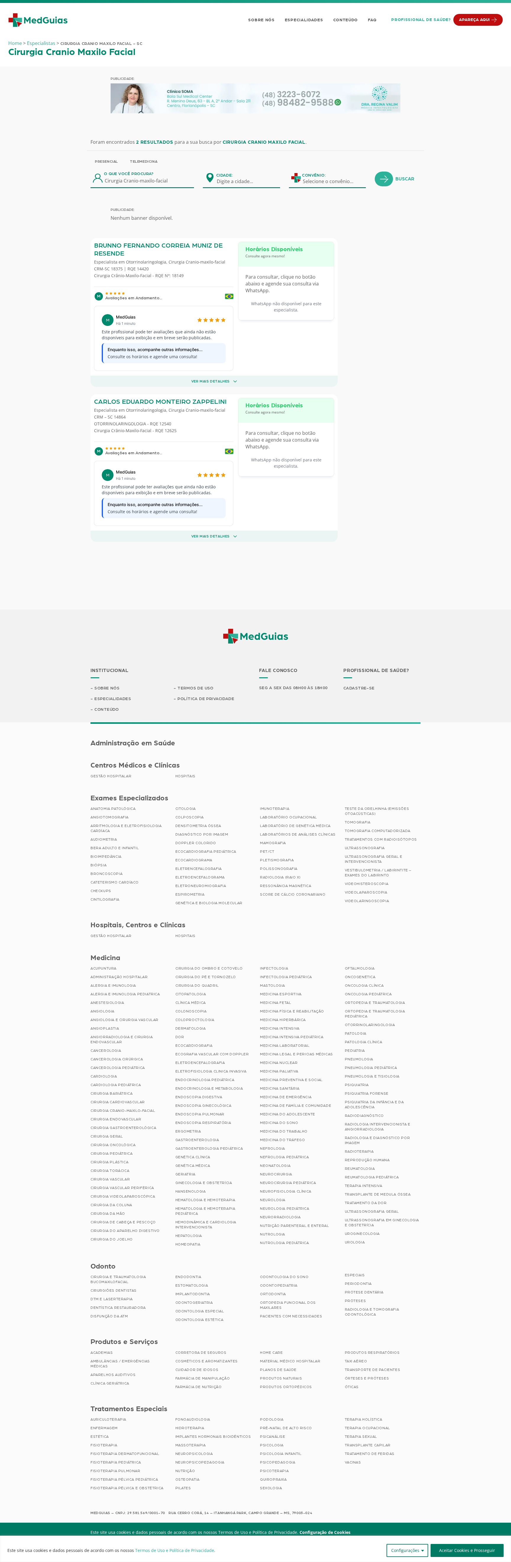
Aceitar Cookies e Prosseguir (467, 1550)
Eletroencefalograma (200, 877)
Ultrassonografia (365, 848)
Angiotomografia (109, 817)
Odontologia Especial (199, 1311)
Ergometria (188, 1131)
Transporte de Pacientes (372, 1370)
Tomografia (358, 822)
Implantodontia (192, 1294)
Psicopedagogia (277, 1462)
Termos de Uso (195, 688)
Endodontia (188, 1277)
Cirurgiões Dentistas (113, 1290)
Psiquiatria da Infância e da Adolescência (374, 1104)
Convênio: (314, 175)
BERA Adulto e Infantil (114, 848)
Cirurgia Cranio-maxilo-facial (197, 262)
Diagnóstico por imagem (201, 834)
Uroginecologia (362, 1233)
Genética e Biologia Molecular (208, 903)
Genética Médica (192, 1165)
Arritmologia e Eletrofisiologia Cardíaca (126, 828)
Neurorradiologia (280, 1217)
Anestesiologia (107, 1002)
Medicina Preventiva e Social (291, 1080)
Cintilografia (104, 899)
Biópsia (98, 865)
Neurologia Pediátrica (284, 1208)
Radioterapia (359, 1151)
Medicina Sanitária (280, 1088)
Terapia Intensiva (363, 1186)
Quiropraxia (273, 1479)
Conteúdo (345, 20)
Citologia (185, 808)
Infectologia (274, 968)
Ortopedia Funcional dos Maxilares (288, 1305)
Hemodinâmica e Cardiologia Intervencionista (206, 1224)
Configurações (405, 1550)
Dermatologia (190, 1028)
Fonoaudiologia (192, 1419)
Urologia (355, 1242)
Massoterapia (190, 1445)
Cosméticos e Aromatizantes (206, 1361)
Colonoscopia (191, 1011)
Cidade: (224, 175)
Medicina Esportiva (281, 994)
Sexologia (271, 1488)
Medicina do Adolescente (287, 1114)
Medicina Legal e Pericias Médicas (296, 1054)
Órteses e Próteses (367, 1378)
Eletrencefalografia (198, 868)
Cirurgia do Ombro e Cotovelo (209, 968)
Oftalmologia (360, 968)
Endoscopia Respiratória (203, 1123)
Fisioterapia (103, 1445)
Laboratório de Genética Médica (295, 826)
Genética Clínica (193, 1157)
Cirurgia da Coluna (111, 1205)
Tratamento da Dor (366, 1203)
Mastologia (272, 985)
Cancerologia (105, 1050)
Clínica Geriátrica (109, 1383)
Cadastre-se (359, 688)
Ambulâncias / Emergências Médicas (120, 1363)
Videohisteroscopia (367, 884)
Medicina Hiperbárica (283, 1020)
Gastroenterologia (197, 1140)
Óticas (352, 1387)
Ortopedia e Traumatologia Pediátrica (375, 1013)
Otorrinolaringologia (146, 262)
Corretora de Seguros (201, 1352)
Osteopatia (187, 1479)
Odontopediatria (278, 1285)
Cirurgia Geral (106, 1136)
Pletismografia (277, 860)
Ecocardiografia (194, 1045)
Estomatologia (191, 1285)
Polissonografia (278, 868)
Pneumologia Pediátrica (371, 1068)
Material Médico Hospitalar (290, 1361)
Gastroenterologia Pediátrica (209, 1148)
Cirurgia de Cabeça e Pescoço (123, 1222)
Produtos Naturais (281, 1378)
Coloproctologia (194, 1020)
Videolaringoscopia (367, 901)
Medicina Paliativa (279, 1071)
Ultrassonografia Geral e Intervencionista (373, 859)
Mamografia (273, 843)
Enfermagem (104, 1428)
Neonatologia (275, 1165)
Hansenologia (190, 1191)
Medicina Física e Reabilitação (292, 1011)
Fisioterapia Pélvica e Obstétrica (127, 1488)
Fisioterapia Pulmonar (115, 1471)
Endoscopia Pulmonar (199, 1114)
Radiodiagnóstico (364, 1115)
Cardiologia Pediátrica (115, 1085)
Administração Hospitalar (119, 977)
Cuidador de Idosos (197, 1370)
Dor (179, 1037)
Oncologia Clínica (364, 985)
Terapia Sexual (361, 1436)
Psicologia (272, 1445)
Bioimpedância (106, 856)
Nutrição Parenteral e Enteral (294, 1225)
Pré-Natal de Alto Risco (286, 1428)
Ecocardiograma (193, 860)
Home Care (271, 1352)
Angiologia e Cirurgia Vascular (124, 1020)
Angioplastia (104, 1028)
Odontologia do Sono (284, 1277)
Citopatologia (190, 994)
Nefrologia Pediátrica (284, 1157)
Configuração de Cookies (325, 1532)
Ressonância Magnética (285, 886)
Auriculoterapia (108, 1419)
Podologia (271, 1419)
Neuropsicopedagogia (199, 1462)
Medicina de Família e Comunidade (295, 1105)
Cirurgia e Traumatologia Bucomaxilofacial (118, 1279)
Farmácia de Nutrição (198, 1387)
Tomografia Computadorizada (378, 831)
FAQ (372, 20)
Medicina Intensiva (280, 1028)
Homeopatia (187, 1244)
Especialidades (304, 20)
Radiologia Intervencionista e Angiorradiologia (377, 1126)
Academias (101, 1352)
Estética (99, 1436)
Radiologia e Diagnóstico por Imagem (377, 1140)
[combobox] (239, 181)
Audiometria (103, 839)
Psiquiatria (357, 1085)
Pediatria (355, 1050)
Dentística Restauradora (118, 1307)
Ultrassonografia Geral (372, 1211)
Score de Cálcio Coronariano (292, 894)
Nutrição (185, 1471)
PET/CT (267, 851)
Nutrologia (272, 1234)
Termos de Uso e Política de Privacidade (174, 1550)
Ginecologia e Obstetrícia (203, 1183)
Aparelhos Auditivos (112, 1375)
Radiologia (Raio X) (280, 877)
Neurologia (272, 1200)
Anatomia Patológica (112, 808)
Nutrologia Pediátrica (284, 1243)
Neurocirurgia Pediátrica (288, 1183)
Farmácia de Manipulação (202, 1378)
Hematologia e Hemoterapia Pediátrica (205, 1211)
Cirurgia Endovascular (115, 1119)
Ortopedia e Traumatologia (375, 1002)
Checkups (100, 891)
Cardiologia (103, 1076)
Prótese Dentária (364, 1292)
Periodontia (358, 1283)
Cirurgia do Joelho (111, 1239)
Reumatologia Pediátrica (372, 1177)
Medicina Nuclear (279, 1063)
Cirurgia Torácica (109, 1170)
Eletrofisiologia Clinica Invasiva (211, 1071)
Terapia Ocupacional (367, 1428)
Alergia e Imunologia (113, 985)
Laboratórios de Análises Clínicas (298, 834)
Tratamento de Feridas (370, 1454)
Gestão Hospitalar (110, 776)
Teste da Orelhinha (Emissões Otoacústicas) (377, 811)
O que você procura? (129, 174)
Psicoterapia (274, 1471)
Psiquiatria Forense (367, 1093)
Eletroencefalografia (200, 1063)
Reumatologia (360, 1168)
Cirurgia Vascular (110, 1179)
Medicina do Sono (279, 1123)
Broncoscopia (106, 874)
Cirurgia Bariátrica (111, 1093)
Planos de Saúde (278, 1370)
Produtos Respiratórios (372, 1352)
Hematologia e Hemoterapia (205, 1200)
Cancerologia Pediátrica (117, 1068)
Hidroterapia (189, 1428)
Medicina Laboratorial (285, 1045)
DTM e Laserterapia (111, 1299)
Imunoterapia (274, 808)
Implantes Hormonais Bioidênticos (213, 1436)
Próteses (355, 1301)
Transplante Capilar (368, 1445)
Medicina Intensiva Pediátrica (291, 1037)
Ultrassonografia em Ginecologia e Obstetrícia (382, 1222)
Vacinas (353, 1462)
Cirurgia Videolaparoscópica (122, 1196)
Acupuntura (103, 968)
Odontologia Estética (199, 1320)
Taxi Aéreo (356, 1361)
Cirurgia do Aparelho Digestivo (125, 1231)
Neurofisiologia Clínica (285, 1191)
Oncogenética (360, 977)
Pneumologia (359, 1059)
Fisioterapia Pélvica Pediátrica (124, 1479)
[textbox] (239, 181)
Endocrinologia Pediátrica (205, 1080)
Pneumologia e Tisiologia (372, 1076)
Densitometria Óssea (198, 826)
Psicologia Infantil (280, 1454)
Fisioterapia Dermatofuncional (124, 1454)
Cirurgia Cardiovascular (117, 1102)
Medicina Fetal (275, 1002)
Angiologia (102, 1011)
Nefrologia (272, 1148)
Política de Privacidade (205, 699)
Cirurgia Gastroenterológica (123, 1128)
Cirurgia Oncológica (112, 1145)
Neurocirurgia (276, 1174)
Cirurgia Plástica (109, 1162)
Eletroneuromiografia (200, 886)
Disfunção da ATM (109, 1316)
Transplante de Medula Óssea (378, 1194)
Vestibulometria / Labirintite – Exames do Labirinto (378, 872)
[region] (255, 1549)
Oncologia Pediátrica (368, 994)
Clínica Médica (190, 1002)
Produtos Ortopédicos (286, 1387)
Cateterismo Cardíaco (114, 882)
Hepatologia (188, 1236)
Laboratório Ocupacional (288, 817)
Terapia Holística (363, 1419)
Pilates (183, 1488)
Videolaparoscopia (366, 892)
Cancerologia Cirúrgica (116, 1059)
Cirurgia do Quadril (197, 985)
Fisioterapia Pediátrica (115, 1462)
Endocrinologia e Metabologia (209, 1088)
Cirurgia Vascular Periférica (122, 1188)
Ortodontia (273, 1294)
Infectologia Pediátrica (286, 977)
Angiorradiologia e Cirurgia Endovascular (121, 1039)
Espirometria (190, 894)
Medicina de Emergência (285, 1097)
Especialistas (41, 43)
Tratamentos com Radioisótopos (381, 839)
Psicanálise (272, 1436)
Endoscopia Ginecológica (203, 1105)
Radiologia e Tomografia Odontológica (372, 1312)
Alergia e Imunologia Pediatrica (125, 994)
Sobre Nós (261, 20)
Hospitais (185, 776)
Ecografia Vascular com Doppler (212, 1054)
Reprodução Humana (367, 1160)
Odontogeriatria (194, 1302)
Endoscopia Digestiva (198, 1097)
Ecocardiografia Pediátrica (206, 851)
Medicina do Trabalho (284, 1131)
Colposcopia (189, 817)
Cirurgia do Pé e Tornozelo (205, 977)
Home (15, 43)
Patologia (355, 1033)
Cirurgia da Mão (107, 1213)
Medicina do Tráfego (282, 1140)
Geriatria (185, 1174)
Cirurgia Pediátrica (111, 1153)
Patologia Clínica (363, 1042)
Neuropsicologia (194, 1454)
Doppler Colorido (195, 843)
